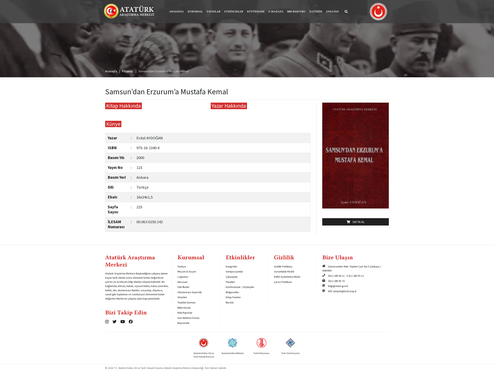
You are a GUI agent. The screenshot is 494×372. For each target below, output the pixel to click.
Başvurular (184, 323)
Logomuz (183, 276)
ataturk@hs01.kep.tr (345, 291)
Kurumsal (195, 11)
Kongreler (231, 266)
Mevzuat (182, 282)
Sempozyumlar (234, 271)
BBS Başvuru (296, 11)
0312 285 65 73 (336, 281)
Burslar (230, 302)
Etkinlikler (233, 11)
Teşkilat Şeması (186, 302)
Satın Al (358, 222)
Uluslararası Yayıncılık (190, 292)
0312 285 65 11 (336, 276)
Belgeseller (232, 292)
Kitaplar (127, 71)
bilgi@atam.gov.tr (338, 286)
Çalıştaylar (232, 276)
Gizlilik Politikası (283, 266)
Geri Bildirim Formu (188, 318)
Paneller (230, 282)
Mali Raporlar (185, 312)
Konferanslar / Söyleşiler (240, 287)
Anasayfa (176, 11)
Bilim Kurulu (184, 307)
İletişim (315, 11)
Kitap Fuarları (233, 297)
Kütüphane (256, 11)
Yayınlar (213, 11)
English (332, 11)
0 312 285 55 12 (355, 276)
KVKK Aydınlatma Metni (287, 276)
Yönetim (182, 297)
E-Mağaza (275, 11)
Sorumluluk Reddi (284, 271)
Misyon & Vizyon (187, 271)
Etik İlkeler (183, 287)
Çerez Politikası (283, 282)
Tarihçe (182, 266)
